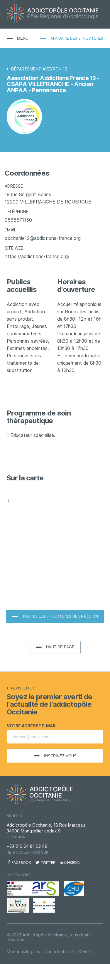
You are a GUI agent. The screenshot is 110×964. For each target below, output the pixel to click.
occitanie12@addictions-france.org (43, 238)
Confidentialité (59, 951)
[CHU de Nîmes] (18, 905)
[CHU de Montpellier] (74, 888)
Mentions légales (23, 951)
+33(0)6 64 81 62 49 (27, 846)
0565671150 (18, 220)
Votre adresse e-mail (31, 726)
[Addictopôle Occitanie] (55, 14)
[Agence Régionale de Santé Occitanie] (33, 888)
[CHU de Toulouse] (44, 905)
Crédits (85, 951)
